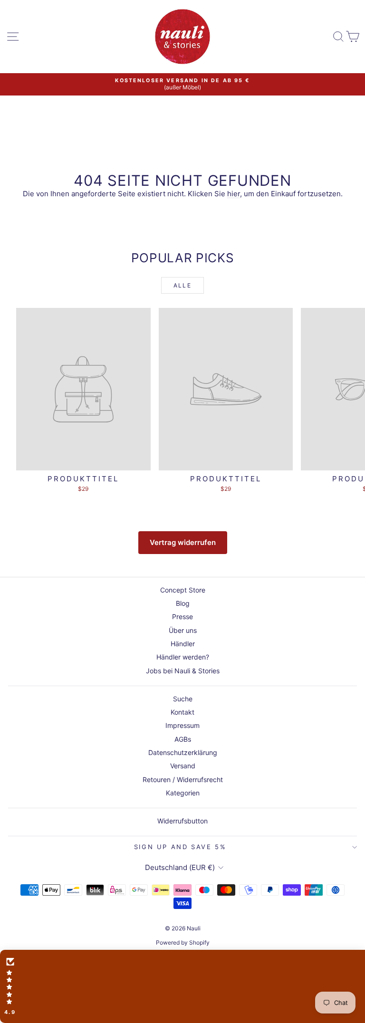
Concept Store (182, 590)
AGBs (182, 739)
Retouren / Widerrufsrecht (183, 779)
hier (233, 193)
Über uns (183, 630)
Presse (182, 616)
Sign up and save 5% (180, 847)
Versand (182, 766)
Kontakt (182, 712)
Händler (183, 644)
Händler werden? (182, 657)
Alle (182, 285)
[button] (182, 986)
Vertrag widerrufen (183, 542)
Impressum (182, 725)
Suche (182, 699)
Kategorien (183, 793)
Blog (183, 603)
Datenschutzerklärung (182, 752)
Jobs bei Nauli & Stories (183, 671)
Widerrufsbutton (182, 821)
